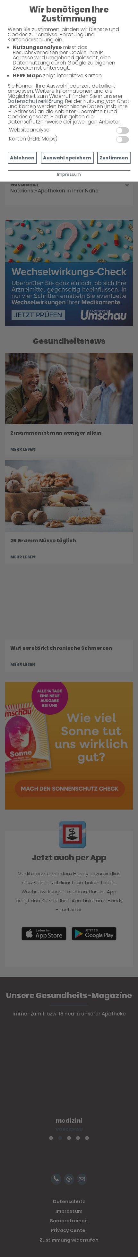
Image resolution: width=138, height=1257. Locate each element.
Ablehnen (22, 158)
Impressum (69, 174)
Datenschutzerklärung (35, 101)
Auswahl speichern (67, 158)
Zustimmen (113, 158)
